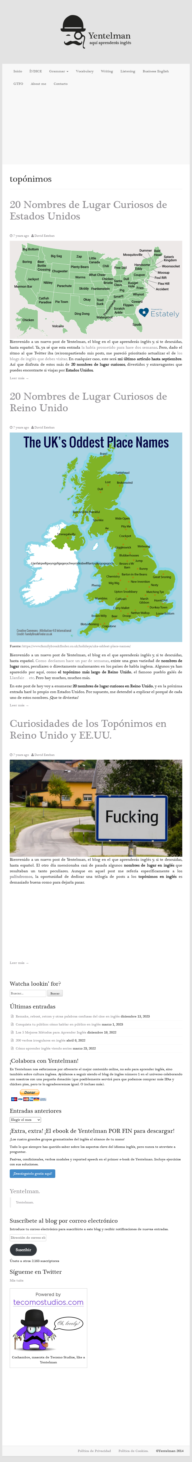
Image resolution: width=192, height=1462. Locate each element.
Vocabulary (85, 71)
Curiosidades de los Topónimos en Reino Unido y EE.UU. (88, 729)
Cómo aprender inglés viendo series (44, 1048)
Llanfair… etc (22, 678)
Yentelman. (25, 1191)
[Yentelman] (96, 31)
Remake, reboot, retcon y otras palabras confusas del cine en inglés (68, 1016)
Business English (156, 71)
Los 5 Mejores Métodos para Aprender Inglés (51, 1032)
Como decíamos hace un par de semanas (72, 661)
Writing (107, 71)
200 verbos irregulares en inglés (41, 1040)
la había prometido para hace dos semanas (119, 347)
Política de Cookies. (133, 1451)
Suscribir (23, 1249)
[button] (96, 290)
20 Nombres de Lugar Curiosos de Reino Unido (88, 402)
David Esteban (44, 236)
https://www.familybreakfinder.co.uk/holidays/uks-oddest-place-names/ (76, 646)
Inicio (18, 71)
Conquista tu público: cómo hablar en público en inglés (58, 1024)
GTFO (18, 84)
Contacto (61, 84)
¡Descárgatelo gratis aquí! (32, 1173)
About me (38, 84)
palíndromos (21, 876)
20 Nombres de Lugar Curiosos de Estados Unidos (88, 211)
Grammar (57, 71)
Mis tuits (17, 1280)
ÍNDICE (36, 71)
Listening (127, 71)
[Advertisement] (96, 128)
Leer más (19, 378)
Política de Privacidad (94, 1451)
